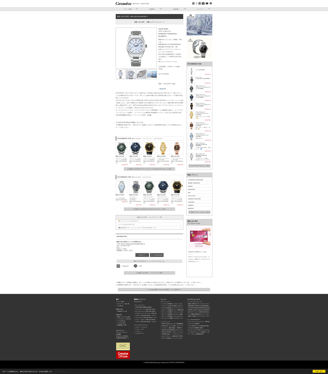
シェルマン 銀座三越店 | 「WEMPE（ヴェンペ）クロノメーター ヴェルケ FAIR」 (184, 327)
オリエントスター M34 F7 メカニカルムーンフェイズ (202, 330)
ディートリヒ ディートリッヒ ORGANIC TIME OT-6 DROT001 (206, 321)
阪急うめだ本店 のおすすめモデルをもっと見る (150, 209)
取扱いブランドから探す (123, 316)
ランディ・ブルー (140, 329)
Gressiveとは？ (120, 330)
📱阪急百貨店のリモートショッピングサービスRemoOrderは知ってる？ (137, 227)
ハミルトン (138, 331)
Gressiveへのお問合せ (122, 336)
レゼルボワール (139, 333)
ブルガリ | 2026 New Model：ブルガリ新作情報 (148, 321)
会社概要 (118, 334)
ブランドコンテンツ (139, 305)
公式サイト (142, 255)
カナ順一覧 (120, 305)
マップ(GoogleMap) (157, 255)
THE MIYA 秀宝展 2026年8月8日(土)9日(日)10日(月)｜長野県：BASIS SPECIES (210, 308)
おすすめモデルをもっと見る (200, 166)
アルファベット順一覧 (123, 303)
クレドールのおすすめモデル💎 (126, 224)
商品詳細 (163, 88)
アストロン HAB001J (194, 323)
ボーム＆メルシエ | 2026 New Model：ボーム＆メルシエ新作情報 (152, 311)
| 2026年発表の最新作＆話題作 (143, 307)
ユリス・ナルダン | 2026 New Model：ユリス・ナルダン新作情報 (152, 319)
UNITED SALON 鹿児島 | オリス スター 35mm (174, 330)
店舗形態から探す (122, 325)
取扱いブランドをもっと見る (200, 212)
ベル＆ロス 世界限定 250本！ (196, 327)
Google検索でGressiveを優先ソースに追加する (165, 289)
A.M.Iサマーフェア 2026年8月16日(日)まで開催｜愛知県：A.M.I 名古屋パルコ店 (209, 312)
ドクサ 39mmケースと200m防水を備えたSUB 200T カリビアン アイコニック (209, 325)
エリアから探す (121, 323)
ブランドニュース (165, 301)
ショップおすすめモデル (193, 319)
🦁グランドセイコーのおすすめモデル (128, 221)
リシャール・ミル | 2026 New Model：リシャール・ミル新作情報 (152, 309)
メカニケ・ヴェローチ (141, 327)
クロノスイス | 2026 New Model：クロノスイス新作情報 (150, 317)
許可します (319, 371)
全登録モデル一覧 (122, 311)
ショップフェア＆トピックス (194, 301)
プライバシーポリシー (61, 371)
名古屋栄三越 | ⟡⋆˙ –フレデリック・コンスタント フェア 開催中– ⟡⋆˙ (181, 334)
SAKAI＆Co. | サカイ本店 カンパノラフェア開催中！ (176, 325)
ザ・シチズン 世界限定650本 (196, 334)
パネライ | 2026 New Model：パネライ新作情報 (148, 315)
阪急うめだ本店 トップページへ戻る (150, 273)
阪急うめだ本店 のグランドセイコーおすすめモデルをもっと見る (150, 169)
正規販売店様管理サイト (122, 338)
